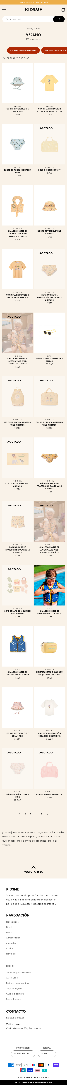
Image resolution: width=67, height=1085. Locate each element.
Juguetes (11, 943)
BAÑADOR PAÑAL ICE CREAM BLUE (17, 171)
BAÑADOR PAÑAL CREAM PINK (17, 796)
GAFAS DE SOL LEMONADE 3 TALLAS (49, 360)
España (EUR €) (21, 1054)
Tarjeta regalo (14, 989)
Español (45, 1054)
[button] (3, 9)
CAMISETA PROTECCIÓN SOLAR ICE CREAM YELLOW (49, 110)
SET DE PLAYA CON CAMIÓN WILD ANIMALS (17, 612)
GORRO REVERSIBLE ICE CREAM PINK (18, 735)
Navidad (11, 954)
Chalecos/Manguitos (23, 51)
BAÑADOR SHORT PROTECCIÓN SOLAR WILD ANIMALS (17, 550)
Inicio (29, 29)
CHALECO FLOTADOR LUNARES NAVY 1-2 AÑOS (17, 673)
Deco (9, 932)
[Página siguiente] (47, 814)
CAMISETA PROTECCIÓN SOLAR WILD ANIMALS (17, 296)
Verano (37, 29)
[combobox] (33, 19)
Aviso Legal (12, 978)
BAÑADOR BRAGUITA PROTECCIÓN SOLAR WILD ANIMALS (49, 486)
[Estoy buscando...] (59, 19)
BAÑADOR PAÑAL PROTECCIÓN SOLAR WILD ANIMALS (49, 297)
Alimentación (13, 938)
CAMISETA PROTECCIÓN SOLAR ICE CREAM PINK (49, 735)
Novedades (12, 922)
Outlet (9, 948)
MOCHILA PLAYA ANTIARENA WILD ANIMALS (17, 424)
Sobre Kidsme (13, 999)
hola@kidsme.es (15, 1018)
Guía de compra (15, 994)
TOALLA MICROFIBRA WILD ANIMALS (17, 485)
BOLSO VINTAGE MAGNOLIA (49, 794)
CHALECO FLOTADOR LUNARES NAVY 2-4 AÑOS (49, 612)
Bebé (9, 927)
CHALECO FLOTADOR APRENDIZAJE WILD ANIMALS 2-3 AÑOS (17, 361)
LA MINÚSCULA (46, 1082)
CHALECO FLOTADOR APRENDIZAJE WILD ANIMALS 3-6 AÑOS (49, 550)
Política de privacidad (18, 983)
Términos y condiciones (18, 972)
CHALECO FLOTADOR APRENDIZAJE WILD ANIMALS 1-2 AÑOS (17, 233)
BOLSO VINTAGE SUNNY (49, 170)
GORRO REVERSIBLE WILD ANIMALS (49, 232)
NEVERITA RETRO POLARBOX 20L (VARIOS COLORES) (49, 673)
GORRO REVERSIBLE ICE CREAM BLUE (18, 110)
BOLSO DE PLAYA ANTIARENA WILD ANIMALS (49, 424)
